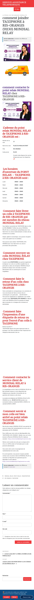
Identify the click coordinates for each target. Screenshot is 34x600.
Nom (4, 514)
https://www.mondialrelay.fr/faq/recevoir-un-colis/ (16, 461)
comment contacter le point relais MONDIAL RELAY (16, 90)
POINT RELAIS (17, 476)
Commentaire (6, 493)
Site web (5, 529)
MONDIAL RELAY (9, 476)
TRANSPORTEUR (26, 476)
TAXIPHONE (15, 478)
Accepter (6, 597)
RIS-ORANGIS (8, 478)
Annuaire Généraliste (20, 15)
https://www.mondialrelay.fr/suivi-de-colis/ (19, 439)
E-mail (5, 521)
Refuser (14, 597)
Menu (17, 9)
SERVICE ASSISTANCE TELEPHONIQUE (14, 3)
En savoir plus (11, 40)
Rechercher (5, 575)
